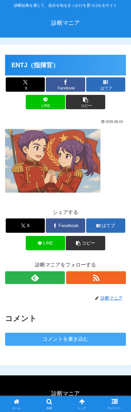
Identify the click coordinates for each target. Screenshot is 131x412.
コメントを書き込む (65, 339)
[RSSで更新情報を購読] (96, 277)
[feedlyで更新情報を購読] (35, 277)
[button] (85, 102)
